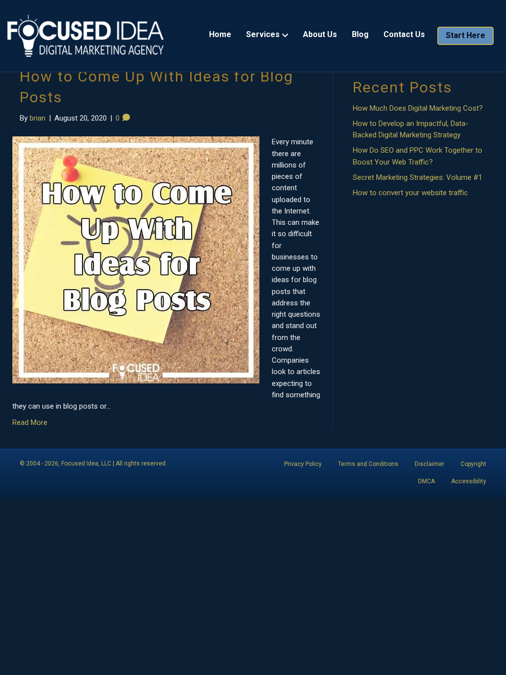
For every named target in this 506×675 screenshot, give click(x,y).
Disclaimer (429, 464)
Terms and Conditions (368, 464)
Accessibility (468, 481)
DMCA (426, 481)
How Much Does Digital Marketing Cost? (418, 108)
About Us (320, 34)
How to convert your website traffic (410, 192)
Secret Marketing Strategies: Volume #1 (417, 177)
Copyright (473, 464)
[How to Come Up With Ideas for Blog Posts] (135, 259)
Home (220, 34)
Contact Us (404, 34)
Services (263, 34)
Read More (29, 422)
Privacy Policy (303, 464)
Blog (360, 34)
